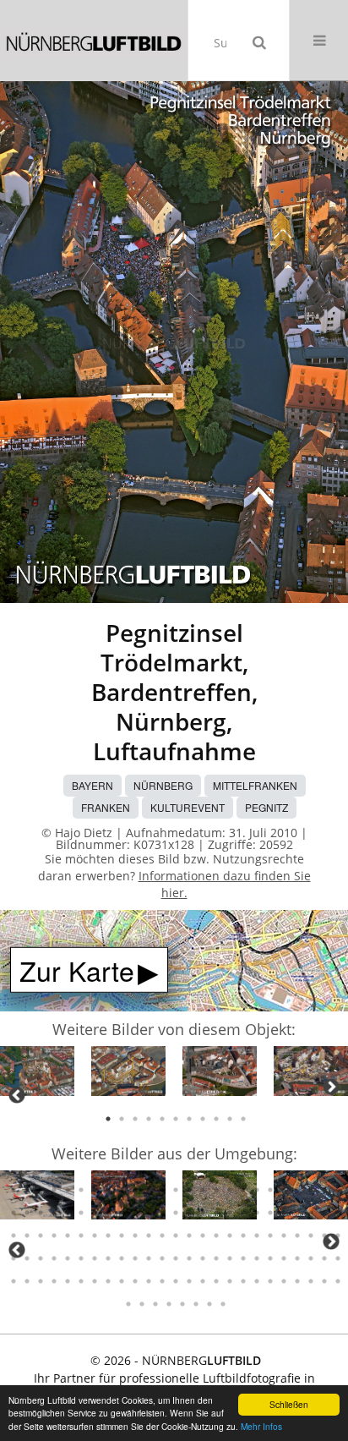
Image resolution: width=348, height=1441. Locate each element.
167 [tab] (229, 1281)
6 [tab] (175, 1118)
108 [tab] (108, 1235)
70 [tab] (270, 1189)
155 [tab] (67, 1281)
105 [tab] (67, 1235)
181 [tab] (196, 1304)
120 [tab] (270, 1235)
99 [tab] (324, 1212)
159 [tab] (121, 1281)
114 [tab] (189, 1235)
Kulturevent (187, 807)
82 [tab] (94, 1212)
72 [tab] (297, 1189)
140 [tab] (202, 1258)
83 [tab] (108, 1212)
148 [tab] (310, 1258)
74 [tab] (324, 1189)
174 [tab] (324, 1281)
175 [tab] (337, 1281)
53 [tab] (40, 1189)
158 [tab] (108, 1281)
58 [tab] (108, 1189)
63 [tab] (175, 1189)
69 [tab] (256, 1189)
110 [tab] (135, 1235)
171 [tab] (283, 1281)
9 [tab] (216, 1118)
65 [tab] (202, 1189)
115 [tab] (202, 1235)
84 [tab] (121, 1212)
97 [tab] (297, 1212)
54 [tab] (54, 1189)
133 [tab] (108, 1258)
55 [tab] (67, 1189)
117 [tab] (229, 1235)
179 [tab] (168, 1304)
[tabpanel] (37, 1073)
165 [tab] (202, 1281)
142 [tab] (229, 1258)
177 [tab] (141, 1304)
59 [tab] (121, 1189)
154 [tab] (54, 1281)
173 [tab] (310, 1281)
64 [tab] (189, 1189)
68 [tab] (243, 1189)
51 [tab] (13, 1189)
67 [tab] (229, 1189)
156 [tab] (81, 1281)
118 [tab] (243, 1235)
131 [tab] (81, 1258)
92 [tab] (229, 1212)
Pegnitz (266, 807)
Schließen (288, 1404)
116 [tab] (216, 1235)
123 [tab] (310, 1235)
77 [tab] (27, 1212)
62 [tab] (162, 1189)
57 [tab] (94, 1189)
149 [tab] (324, 1258)
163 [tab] (175, 1281)
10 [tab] (229, 1118)
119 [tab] (256, 1235)
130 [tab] (67, 1258)
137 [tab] (162, 1258)
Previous (16, 1095)
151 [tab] (13, 1281)
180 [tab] (182, 1304)
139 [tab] (189, 1258)
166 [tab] (216, 1281)
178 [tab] (155, 1304)
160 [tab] (135, 1281)
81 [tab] (81, 1212)
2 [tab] (121, 1118)
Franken (105, 807)
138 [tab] (175, 1258)
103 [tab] (40, 1235)
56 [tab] (81, 1189)
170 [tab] (270, 1281)
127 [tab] (27, 1258)
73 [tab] (310, 1189)
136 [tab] (148, 1258)
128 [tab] (40, 1258)
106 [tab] (81, 1235)
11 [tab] (243, 1118)
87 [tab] (162, 1212)
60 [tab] (135, 1189)
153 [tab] (40, 1281)
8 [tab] (202, 1118)
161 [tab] (148, 1281)
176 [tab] (128, 1304)
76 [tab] (13, 1212)
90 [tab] (202, 1212)
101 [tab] (13, 1235)
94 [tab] (256, 1212)
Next (331, 1086)
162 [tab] (162, 1281)
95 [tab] (270, 1212)
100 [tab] (337, 1212)
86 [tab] (148, 1212)
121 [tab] (283, 1235)
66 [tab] (216, 1189)
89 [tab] (189, 1212)
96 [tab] (283, 1212)
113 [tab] (175, 1235)
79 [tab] (54, 1212)
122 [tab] (297, 1235)
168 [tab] (243, 1281)
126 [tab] (13, 1258)
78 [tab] (40, 1212)
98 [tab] (310, 1212)
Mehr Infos (261, 1426)
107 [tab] (94, 1235)
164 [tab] (189, 1281)
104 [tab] (54, 1235)
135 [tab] (135, 1258)
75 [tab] (337, 1189)
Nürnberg (163, 785)
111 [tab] (148, 1235)
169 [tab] (256, 1281)
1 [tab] (108, 1118)
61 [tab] (148, 1189)
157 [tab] (94, 1281)
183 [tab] (223, 1304)
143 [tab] (243, 1258)
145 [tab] (270, 1258)
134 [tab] (121, 1258)
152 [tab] (27, 1281)
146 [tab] (283, 1258)
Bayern (92, 785)
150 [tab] (337, 1258)
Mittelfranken (255, 785)
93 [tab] (243, 1212)
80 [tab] (67, 1212)
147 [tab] (297, 1258)
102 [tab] (27, 1235)
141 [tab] (216, 1258)
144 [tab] (256, 1258)
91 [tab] (216, 1212)
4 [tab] (148, 1118)
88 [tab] (175, 1212)
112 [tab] (162, 1235)
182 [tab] (209, 1304)
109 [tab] (121, 1235)
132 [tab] (94, 1258)
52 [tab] (27, 1189)
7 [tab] (189, 1118)
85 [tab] (135, 1212)
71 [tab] (283, 1189)
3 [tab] (135, 1118)
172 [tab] (297, 1281)
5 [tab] (162, 1118)
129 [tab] (54, 1258)
